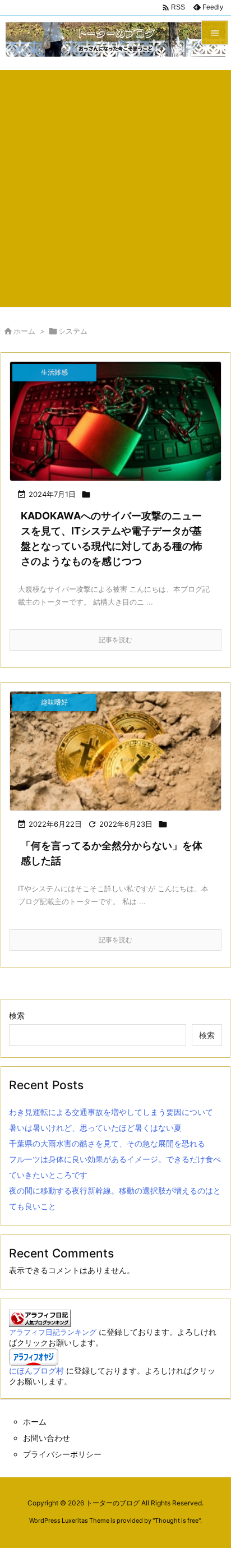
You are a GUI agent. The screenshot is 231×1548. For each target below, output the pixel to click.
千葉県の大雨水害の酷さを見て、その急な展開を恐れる (107, 1143)
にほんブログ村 (36, 1370)
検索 (17, 1015)
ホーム (24, 330)
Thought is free (176, 1520)
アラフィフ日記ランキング (52, 1332)
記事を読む (115, 639)
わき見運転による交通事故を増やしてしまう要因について (111, 1112)
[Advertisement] (115, 185)
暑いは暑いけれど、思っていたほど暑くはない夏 (95, 1127)
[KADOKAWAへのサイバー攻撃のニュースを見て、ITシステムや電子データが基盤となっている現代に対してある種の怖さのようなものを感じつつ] (115, 421)
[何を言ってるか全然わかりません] (115, 751)
